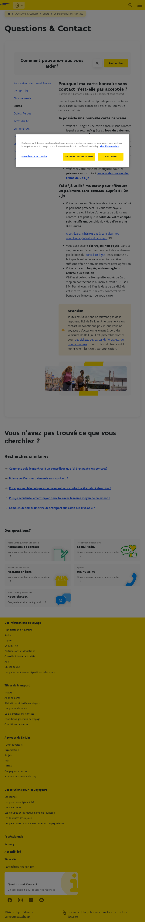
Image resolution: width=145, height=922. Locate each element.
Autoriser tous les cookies (79, 156)
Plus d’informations (109, 146)
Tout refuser (110, 156)
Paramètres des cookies (34, 156)
